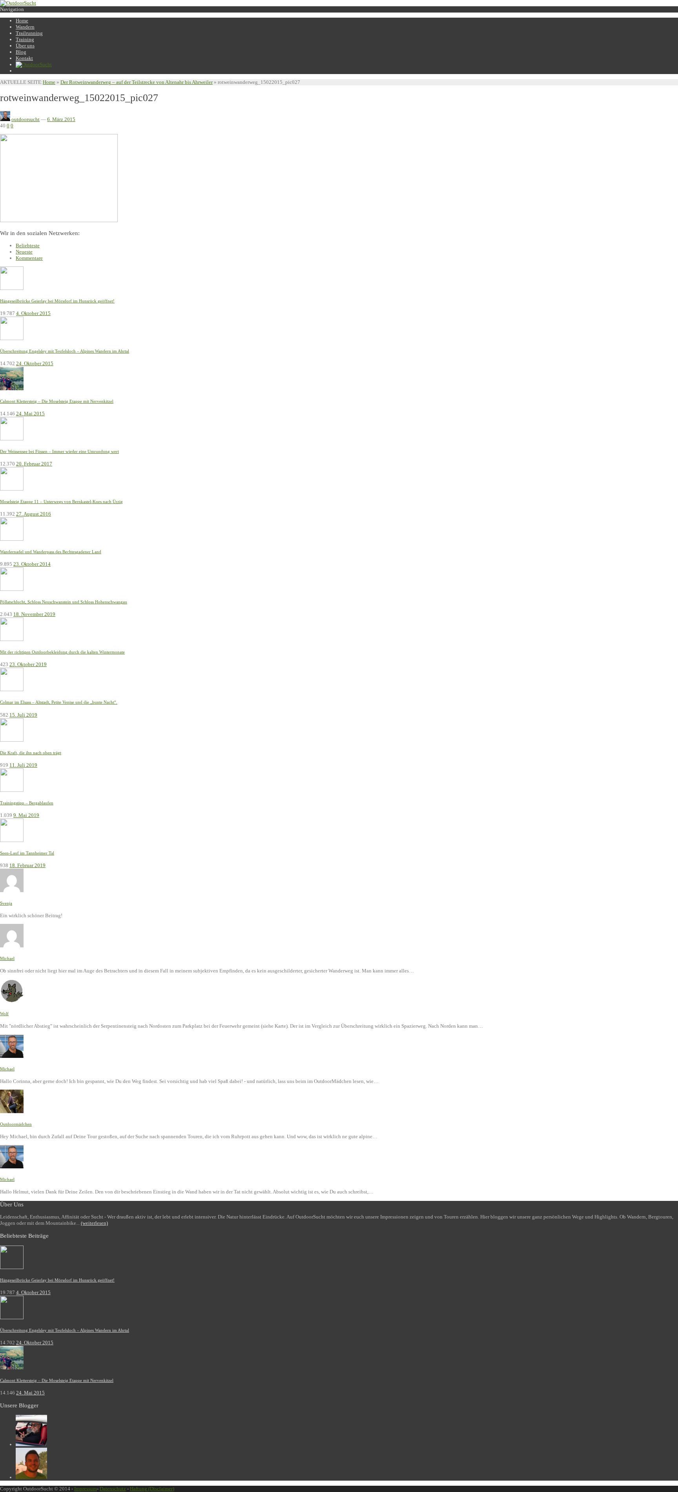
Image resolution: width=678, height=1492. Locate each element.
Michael (7, 958)
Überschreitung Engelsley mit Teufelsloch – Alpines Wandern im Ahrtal (64, 351)
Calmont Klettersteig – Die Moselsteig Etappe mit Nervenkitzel (56, 401)
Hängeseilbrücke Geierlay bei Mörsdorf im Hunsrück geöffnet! (57, 301)
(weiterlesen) (94, 1223)
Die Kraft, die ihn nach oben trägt (30, 752)
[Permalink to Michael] (31, 1444)
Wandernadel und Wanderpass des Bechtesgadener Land (50, 551)
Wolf (4, 1013)
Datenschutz (113, 1489)
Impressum (85, 1489)
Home (49, 82)
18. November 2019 (34, 614)
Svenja (6, 903)
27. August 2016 (33, 514)
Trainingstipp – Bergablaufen (26, 802)
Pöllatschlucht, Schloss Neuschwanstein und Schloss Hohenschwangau (63, 601)
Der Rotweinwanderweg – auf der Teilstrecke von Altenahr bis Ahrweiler (136, 82)
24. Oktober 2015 (34, 363)
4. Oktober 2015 (33, 313)
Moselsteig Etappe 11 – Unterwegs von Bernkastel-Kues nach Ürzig (61, 501)
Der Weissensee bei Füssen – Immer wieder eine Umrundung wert (59, 451)
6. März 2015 (61, 119)
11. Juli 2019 (23, 765)
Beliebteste (28, 245)
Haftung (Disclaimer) (152, 1489)
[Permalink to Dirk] (31, 1477)
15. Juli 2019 (23, 715)
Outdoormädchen (16, 1124)
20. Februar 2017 (34, 464)
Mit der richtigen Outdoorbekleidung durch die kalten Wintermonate (62, 652)
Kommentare (29, 258)
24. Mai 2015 (30, 413)
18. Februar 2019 (27, 865)
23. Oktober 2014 (32, 564)
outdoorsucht (25, 119)
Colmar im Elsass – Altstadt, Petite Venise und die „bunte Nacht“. (58, 702)
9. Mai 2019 (26, 815)
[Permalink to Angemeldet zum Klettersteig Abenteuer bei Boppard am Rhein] (12, 890)
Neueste (24, 252)
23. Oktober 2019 (28, 664)
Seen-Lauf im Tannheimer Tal (27, 853)
